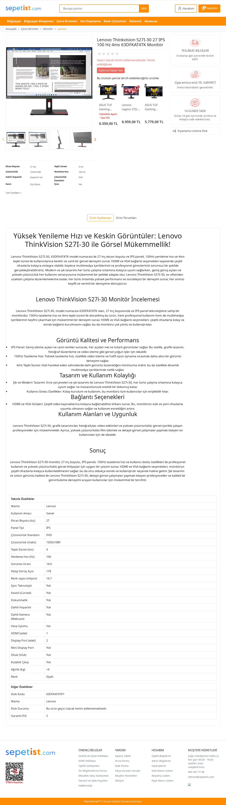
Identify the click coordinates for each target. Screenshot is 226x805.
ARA (144, 8)
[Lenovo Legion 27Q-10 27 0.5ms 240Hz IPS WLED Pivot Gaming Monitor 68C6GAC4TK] (131, 92)
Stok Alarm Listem (162, 770)
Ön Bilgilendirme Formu (93, 770)
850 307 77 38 (196, 772)
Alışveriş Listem (161, 775)
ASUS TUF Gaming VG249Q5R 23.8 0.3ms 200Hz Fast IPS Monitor (153, 107)
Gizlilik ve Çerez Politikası (93, 756)
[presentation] (3, 139)
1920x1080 (35, 172)
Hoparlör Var (36, 177)
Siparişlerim (159, 765)
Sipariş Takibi (123, 756)
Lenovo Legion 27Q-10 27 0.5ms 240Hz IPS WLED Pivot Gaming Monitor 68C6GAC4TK (130, 107)
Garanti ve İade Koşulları (93, 780)
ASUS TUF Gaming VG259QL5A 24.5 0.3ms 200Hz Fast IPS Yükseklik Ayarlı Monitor (108, 107)
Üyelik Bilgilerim (161, 756)
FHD (81, 177)
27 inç (33, 166)
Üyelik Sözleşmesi (89, 765)
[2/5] (101, 54)
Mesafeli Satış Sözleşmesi (94, 775)
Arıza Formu (122, 761)
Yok (80, 184)
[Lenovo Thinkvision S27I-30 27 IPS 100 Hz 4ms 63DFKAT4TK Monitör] (49, 81)
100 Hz (82, 172)
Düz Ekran (35, 184)
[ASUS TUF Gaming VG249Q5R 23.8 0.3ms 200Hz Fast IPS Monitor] (154, 92)
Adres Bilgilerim (161, 761)
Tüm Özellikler (13, 192)
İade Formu (122, 765)
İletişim (119, 780)
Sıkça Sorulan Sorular (127, 770)
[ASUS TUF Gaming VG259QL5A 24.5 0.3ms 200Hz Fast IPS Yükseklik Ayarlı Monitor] (108, 92)
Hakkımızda (85, 785)
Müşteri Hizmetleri (126, 775)
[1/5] (99, 54)
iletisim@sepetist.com (201, 777)
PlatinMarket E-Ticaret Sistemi (102, 801)
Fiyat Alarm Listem (162, 780)
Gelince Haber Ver (111, 70)
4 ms (81, 166)
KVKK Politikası (87, 761)
